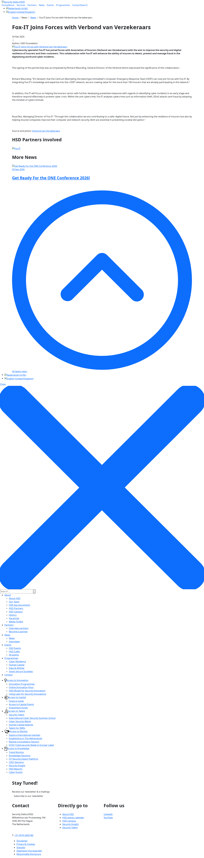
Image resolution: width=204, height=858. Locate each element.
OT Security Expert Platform (23, 758)
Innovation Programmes (22, 684)
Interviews (14, 641)
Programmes (11, 658)
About (7, 595)
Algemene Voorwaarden (29, 850)
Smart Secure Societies (21, 671)
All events (14, 654)
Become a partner (18, 631)
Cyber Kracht (15, 772)
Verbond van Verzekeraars (46, 130)
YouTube (108, 817)
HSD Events (15, 648)
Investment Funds (18, 707)
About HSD (14, 598)
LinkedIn (108, 814)
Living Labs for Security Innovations (27, 694)
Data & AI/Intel (16, 668)
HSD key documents (19, 605)
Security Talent (16, 714)
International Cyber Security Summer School (32, 718)
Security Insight (17, 765)
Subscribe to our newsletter (28, 796)
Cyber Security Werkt (20, 721)
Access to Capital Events (21, 704)
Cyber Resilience (17, 661)
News (7, 634)
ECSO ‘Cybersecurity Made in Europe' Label (31, 745)
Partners (9, 624)
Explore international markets (24, 735)
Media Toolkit (16, 621)
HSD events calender (73, 817)
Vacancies (14, 618)
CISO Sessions (16, 762)
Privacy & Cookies (26, 844)
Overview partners (18, 628)
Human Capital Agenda (21, 724)
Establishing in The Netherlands (25, 738)
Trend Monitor (16, 752)
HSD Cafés (14, 651)
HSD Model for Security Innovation (27, 690)
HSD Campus (16, 611)
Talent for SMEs (17, 728)
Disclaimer (22, 840)
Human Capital (16, 664)
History (13, 615)
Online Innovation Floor (21, 687)
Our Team (14, 601)
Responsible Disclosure (29, 854)
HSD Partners (16, 608)
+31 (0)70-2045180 (23, 835)
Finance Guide (16, 701)
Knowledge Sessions (19, 755)
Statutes (21, 847)
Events (7, 644)
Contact (8, 674)
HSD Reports (15, 768)
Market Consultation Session (24, 741)
